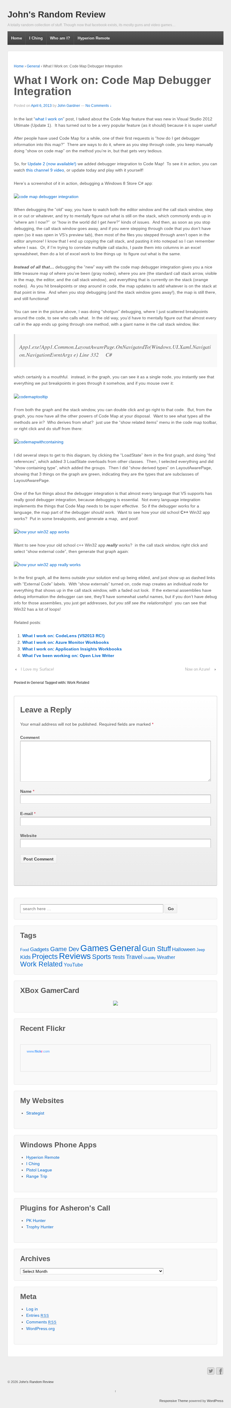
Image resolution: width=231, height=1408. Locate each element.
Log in (32, 1309)
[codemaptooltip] (31, 396)
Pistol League (39, 1170)
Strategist (35, 1113)
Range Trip (36, 1176)
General (33, 66)
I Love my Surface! (37, 669)
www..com (38, 1051)
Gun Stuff (156, 949)
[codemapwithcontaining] (38, 441)
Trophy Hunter (40, 1226)
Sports (101, 957)
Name (26, 791)
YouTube (73, 964)
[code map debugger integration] (46, 196)
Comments (41, 1322)
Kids (25, 957)
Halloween (183, 949)
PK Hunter (36, 1220)
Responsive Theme (173, 1401)
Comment (30, 737)
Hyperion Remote (94, 38)
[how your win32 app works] (41, 531)
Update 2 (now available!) (52, 163)
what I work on (49, 118)
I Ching (36, 38)
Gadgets (39, 949)
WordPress (215, 1401)
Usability (149, 958)
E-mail (26, 813)
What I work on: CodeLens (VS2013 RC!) (63, 635)
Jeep (200, 949)
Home (16, 38)
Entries (37, 1315)
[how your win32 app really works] (47, 564)
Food (24, 949)
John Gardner (68, 106)
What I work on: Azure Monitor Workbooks (65, 642)
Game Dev (64, 949)
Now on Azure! (197, 669)
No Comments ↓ (98, 106)
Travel (134, 957)
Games (94, 948)
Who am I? (60, 38)
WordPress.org (40, 1328)
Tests (118, 957)
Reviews (75, 956)
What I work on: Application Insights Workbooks (72, 649)
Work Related (78, 683)
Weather (166, 957)
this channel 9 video (45, 170)
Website (28, 835)
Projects (45, 956)
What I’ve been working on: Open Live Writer (68, 655)
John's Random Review (57, 14)
